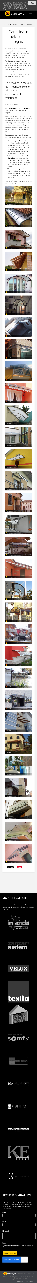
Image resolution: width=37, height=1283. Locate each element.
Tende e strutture (19, 22)
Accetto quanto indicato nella (18, 1246)
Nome (4, 1212)
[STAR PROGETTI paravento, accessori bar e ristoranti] (18, 1015)
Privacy (4, 1243)
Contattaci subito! (10, 1253)
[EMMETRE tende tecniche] (18, 1176)
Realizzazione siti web (21, 1278)
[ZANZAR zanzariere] (18, 945)
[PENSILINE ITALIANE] (18, 1130)
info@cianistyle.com (22, 1281)
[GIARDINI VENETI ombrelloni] (18, 1107)
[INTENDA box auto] (18, 922)
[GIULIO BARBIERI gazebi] (18, 1084)
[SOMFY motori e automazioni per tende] (18, 1038)
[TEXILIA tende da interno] (18, 991)
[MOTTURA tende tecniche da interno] (18, 1061)
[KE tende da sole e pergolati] (18, 1153)
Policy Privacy (28, 1246)
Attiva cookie (32, 3)
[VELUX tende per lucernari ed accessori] (18, 968)
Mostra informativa (20, 8)
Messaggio (6, 1231)
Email (4, 1222)
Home (4, 22)
